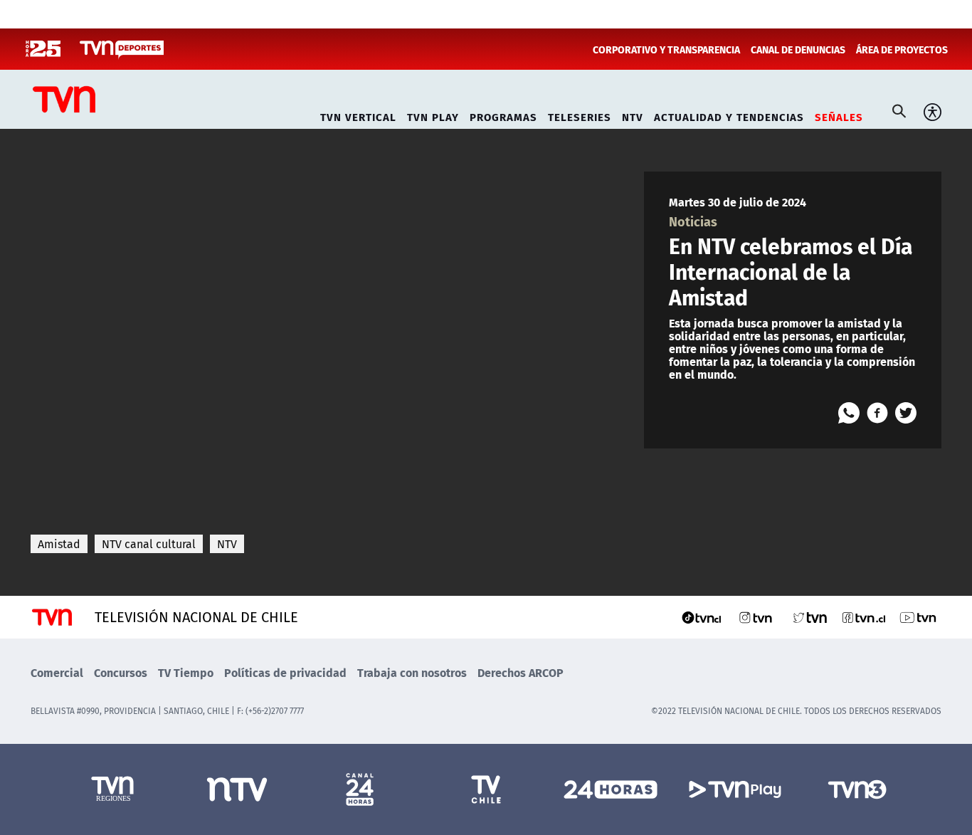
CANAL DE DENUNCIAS (798, 49)
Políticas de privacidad (285, 672)
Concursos (120, 672)
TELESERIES (579, 115)
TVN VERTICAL (358, 115)
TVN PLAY (433, 115)
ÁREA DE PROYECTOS (902, 49)
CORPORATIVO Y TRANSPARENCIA (666, 49)
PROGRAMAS (503, 115)
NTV (632, 115)
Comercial (57, 672)
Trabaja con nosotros (412, 672)
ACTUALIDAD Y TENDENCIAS (729, 115)
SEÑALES (839, 115)
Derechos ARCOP (520, 672)
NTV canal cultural (149, 543)
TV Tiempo (185, 672)
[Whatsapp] (849, 413)
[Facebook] (877, 413)
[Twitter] (905, 413)
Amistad (59, 543)
